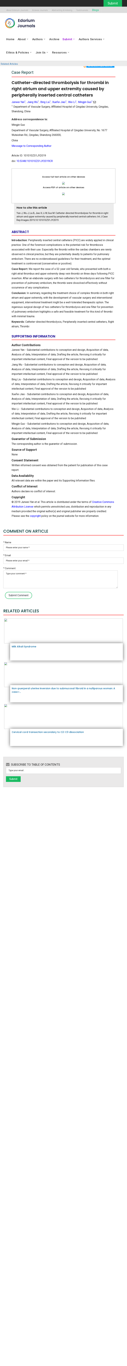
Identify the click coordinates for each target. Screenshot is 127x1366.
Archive (54, 39)
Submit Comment (18, 595)
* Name (7, 542)
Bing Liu (45, 102)
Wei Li (72, 102)
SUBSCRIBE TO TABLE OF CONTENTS (35, 764)
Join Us (41, 52)
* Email (7, 555)
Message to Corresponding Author (31, 145)
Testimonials (82, 10)
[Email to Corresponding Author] (95, 102)
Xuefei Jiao (59, 102)
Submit (113, 3)
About (22, 39)
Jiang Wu (33, 102)
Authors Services (90, 39)
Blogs (95, 10)
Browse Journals (40, 10)
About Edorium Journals (17, 10)
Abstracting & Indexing (62, 10)
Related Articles (9, 63)
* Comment (9, 568)
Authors (37, 39)
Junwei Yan (19, 102)
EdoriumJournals (26, 23)
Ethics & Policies (17, 52)
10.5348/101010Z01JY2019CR (34, 161)
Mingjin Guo (85, 102)
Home (10, 39)
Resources (59, 52)
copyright (35, 516)
